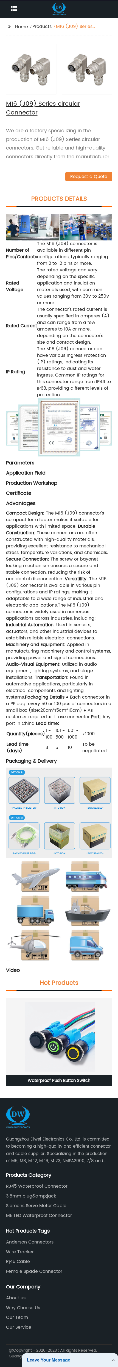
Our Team (17, 1317)
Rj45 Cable (18, 1261)
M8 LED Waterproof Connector (39, 1215)
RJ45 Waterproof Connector (37, 1186)
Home (21, 26)
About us (16, 1298)
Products (42, 26)
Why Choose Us (23, 1307)
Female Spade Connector (34, 1271)
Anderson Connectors (30, 1242)
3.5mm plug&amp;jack (31, 1196)
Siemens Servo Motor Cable (36, 1205)
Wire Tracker (20, 1252)
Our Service (18, 1327)
